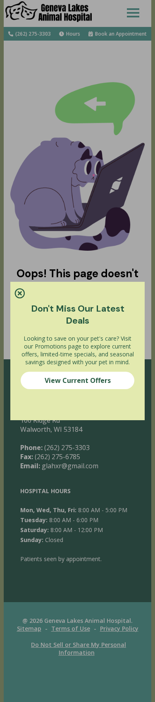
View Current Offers (78, 380)
